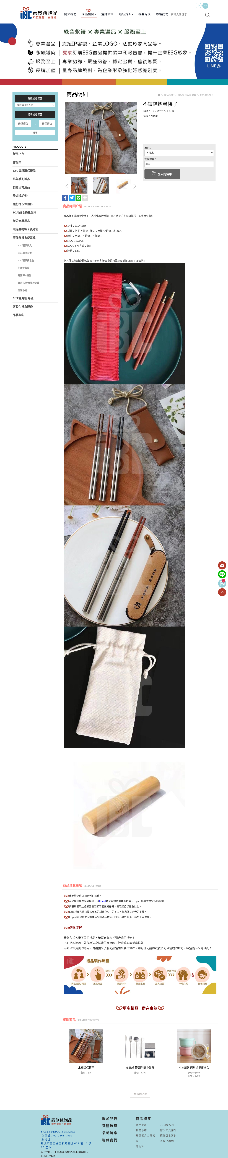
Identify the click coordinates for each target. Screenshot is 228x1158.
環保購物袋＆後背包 (25, 229)
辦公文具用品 (21, 220)
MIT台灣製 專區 (23, 298)
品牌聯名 (18, 315)
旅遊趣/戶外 (20, 195)
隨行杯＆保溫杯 (23, 204)
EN (205, 5)
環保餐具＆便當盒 (24, 237)
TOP (222, 592)
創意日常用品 (21, 187)
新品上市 (18, 153)
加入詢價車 (165, 174)
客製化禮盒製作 (23, 306)
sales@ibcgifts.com (58, 1131)
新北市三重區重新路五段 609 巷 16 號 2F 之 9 (66, 1145)
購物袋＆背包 (168, 1135)
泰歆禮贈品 (39, 13)
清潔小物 (22, 290)
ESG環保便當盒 (26, 260)
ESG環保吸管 (25, 253)
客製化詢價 (167, 1141)
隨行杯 (140, 1146)
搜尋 (35, 132)
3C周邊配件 (167, 1125)
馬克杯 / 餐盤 (24, 275)
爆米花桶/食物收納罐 (28, 282)
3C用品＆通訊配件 (24, 212)
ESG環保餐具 (25, 245)
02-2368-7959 (63, 1135)
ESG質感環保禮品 (24, 170)
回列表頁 (142, 1094)
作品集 (17, 162)
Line (222, 574)
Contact (222, 565)
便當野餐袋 (23, 268)
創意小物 (141, 1130)
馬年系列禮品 (21, 179)
